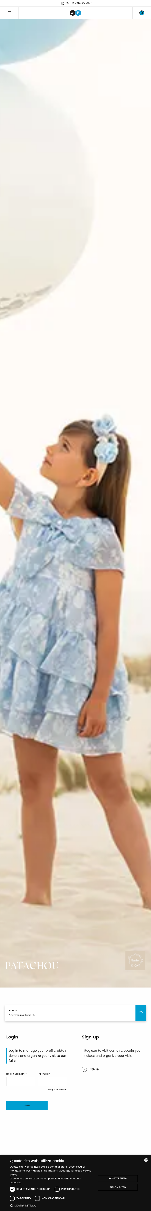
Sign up (94, 1069)
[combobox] (146, 1160)
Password (44, 1074)
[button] (52, 1205)
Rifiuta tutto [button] (118, 1187)
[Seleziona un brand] (75, 13)
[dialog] (75, 1183)
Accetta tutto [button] (118, 1178)
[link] (142, 13)
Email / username (16, 1074)
